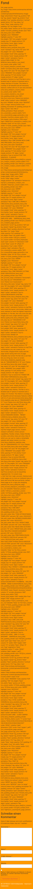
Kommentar (5, 827)
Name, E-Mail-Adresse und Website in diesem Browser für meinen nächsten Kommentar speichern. (16, 873)
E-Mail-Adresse (6, 856)
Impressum (27, 884)
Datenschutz (5, 886)
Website (3, 863)
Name (3, 849)
